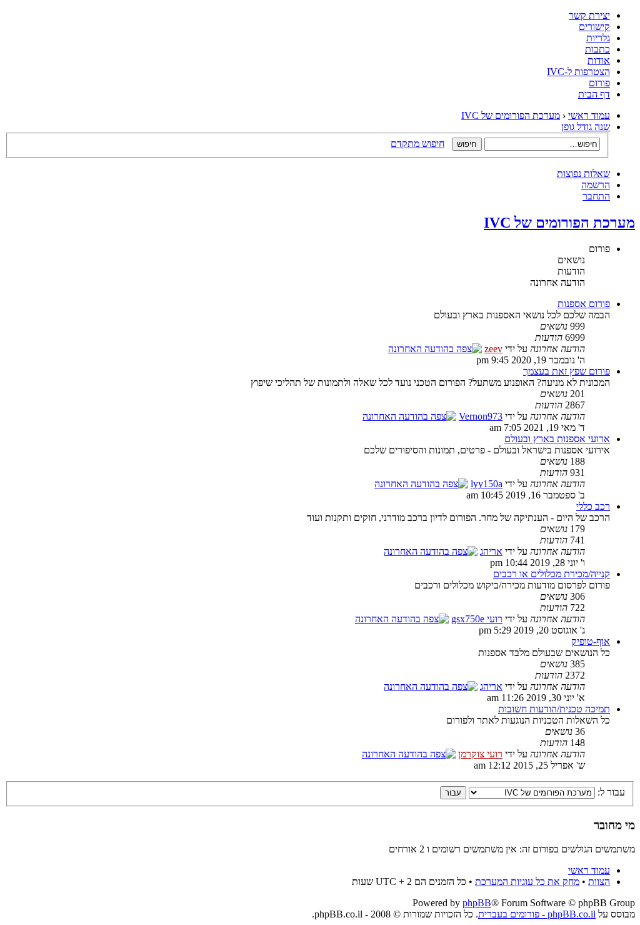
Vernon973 (480, 416)
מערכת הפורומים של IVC (510, 115)
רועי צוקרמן (480, 754)
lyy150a (486, 483)
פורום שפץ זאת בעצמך (566, 371)
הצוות (599, 881)
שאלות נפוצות (583, 173)
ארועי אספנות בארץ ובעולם (557, 438)
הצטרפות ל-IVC (578, 71)
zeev (493, 348)
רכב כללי (593, 506)
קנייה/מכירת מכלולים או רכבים (551, 574)
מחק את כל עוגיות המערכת (527, 881)
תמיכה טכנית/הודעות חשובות (554, 709)
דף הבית (594, 94)
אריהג (491, 551)
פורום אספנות (584, 303)
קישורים (594, 26)
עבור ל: (611, 792)
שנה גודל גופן (585, 126)
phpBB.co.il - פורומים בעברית (537, 914)
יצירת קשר (589, 15)
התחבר (596, 196)
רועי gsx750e (476, 619)
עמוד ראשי (589, 115)
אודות (599, 60)
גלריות (598, 38)
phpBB (476, 902)
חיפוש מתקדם (417, 143)
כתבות (597, 49)
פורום (599, 83)
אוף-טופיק (590, 641)
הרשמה (595, 184)
